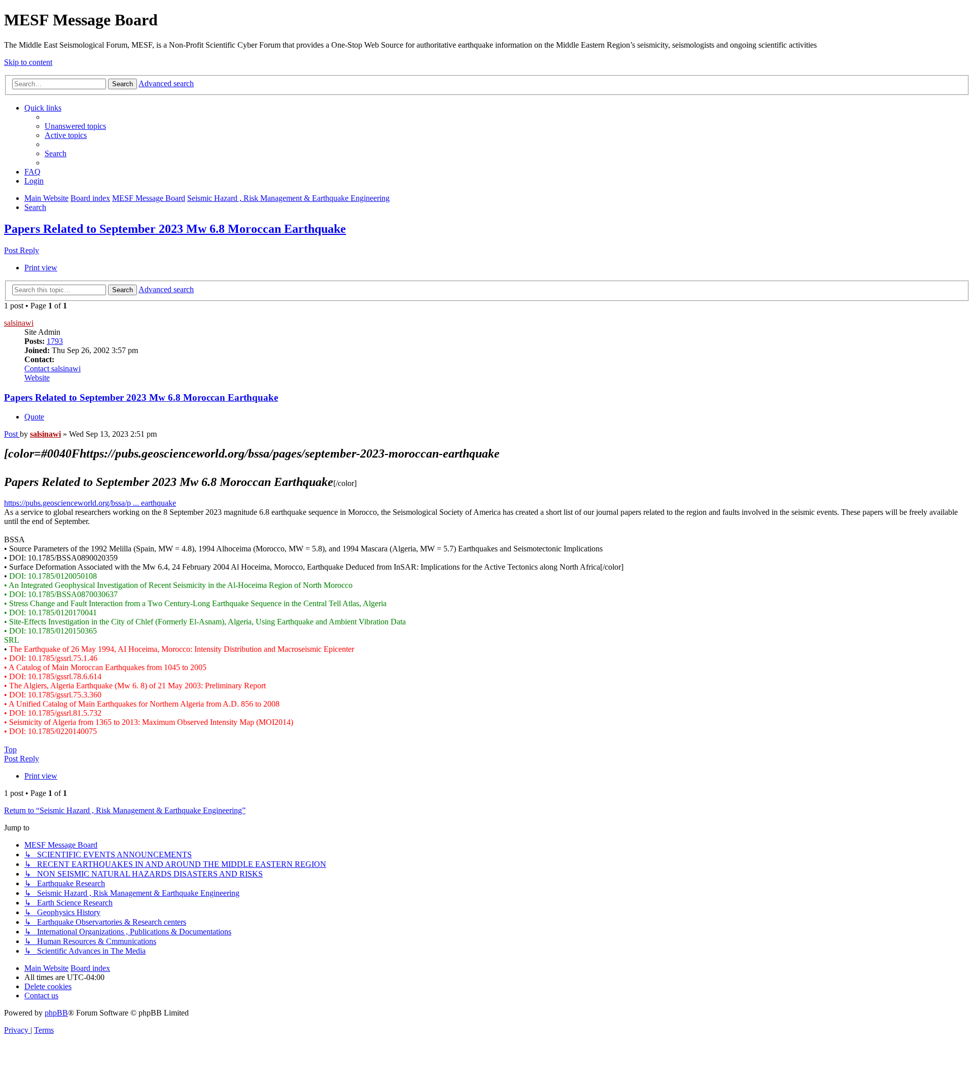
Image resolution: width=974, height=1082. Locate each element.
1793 (55, 341)
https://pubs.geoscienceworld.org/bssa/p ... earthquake (90, 503)
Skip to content (28, 62)
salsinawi (18, 323)
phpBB (56, 1012)
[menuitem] (75, 126)
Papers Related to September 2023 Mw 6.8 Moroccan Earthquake (175, 228)
